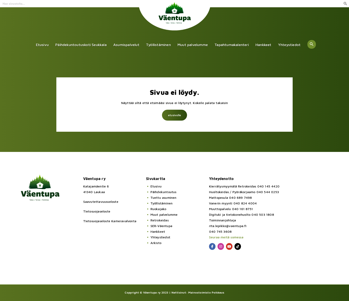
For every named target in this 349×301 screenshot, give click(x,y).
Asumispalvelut (126, 45)
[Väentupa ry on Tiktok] (237, 246)
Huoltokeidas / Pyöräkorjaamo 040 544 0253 (244, 192)
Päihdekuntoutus (163, 192)
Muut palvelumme (193, 45)
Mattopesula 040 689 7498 (230, 197)
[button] (312, 44)
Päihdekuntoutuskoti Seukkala (81, 45)
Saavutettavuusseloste (100, 201)
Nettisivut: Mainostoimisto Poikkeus (197, 292)
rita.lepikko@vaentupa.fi (228, 226)
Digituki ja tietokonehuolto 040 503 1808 (241, 214)
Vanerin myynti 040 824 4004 (233, 203)
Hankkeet (263, 45)
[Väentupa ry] (175, 19)
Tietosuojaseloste (96, 211)
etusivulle (174, 115)
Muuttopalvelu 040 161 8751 (231, 209)
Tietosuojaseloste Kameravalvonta (109, 221)
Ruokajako (158, 209)
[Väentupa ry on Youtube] (229, 246)
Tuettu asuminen (163, 197)
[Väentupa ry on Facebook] (212, 246)
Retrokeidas (159, 220)
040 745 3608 (220, 231)
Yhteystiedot (289, 45)
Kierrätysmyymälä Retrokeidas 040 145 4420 (244, 186)
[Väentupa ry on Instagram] (221, 246)
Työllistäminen (158, 45)
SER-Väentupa (161, 226)
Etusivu (42, 45)
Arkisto (155, 243)
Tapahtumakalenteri (231, 45)
